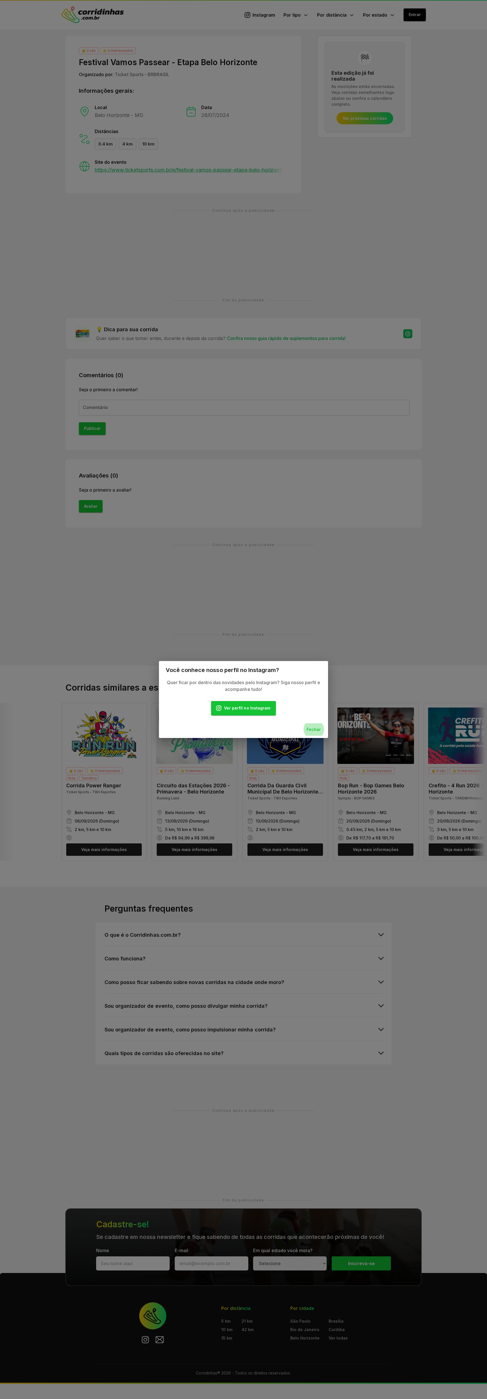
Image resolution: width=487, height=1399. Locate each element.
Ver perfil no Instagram (247, 708)
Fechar (314, 729)
